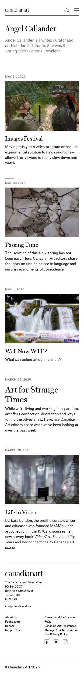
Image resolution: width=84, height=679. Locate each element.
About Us (11, 617)
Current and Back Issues (60, 617)
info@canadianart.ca (18, 606)
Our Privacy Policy (56, 634)
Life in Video (20, 511)
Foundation (12, 621)
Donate (9, 625)
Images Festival (24, 138)
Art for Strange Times (31, 394)
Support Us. (13, 630)
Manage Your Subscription (61, 630)
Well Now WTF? (26, 350)
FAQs (48, 621)
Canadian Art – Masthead (60, 625)
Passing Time (21, 244)
